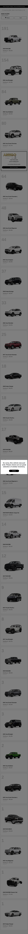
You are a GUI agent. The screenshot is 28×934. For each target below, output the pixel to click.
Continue (14, 470)
